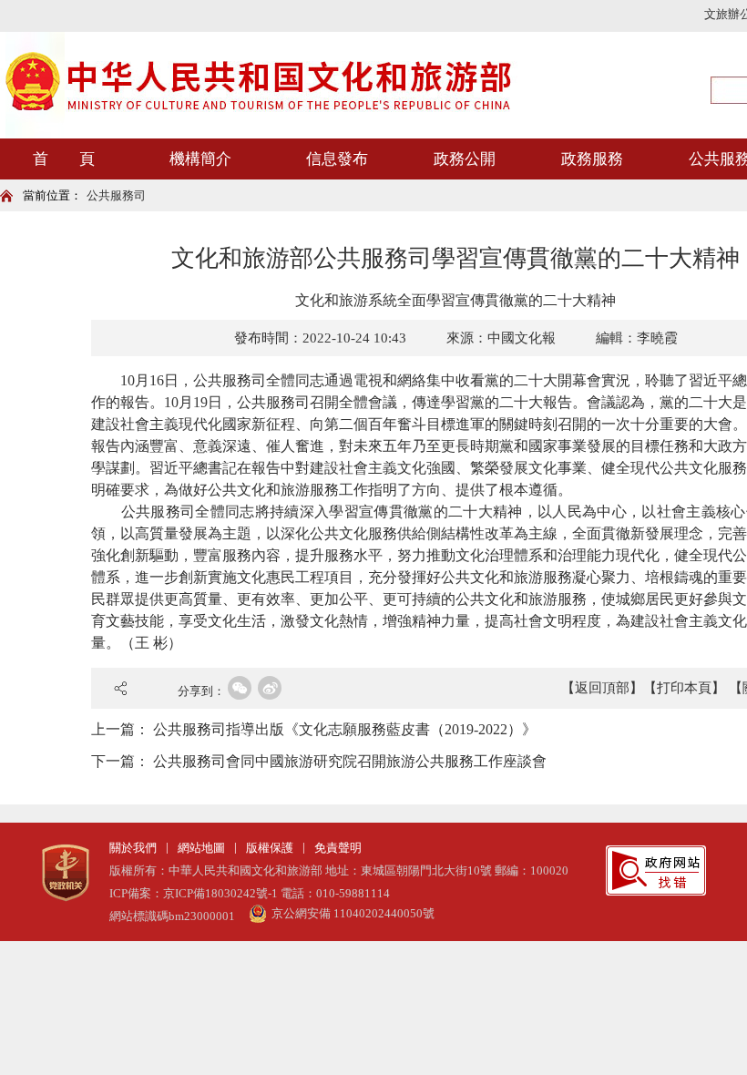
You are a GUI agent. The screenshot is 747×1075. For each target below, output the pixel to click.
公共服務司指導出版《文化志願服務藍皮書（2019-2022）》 (345, 729)
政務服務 (592, 159)
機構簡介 (200, 159)
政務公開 (465, 159)
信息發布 (337, 159)
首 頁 (64, 159)
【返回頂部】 (602, 688)
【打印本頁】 (684, 688)
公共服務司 (116, 195)
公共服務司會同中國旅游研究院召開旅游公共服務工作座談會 (350, 761)
